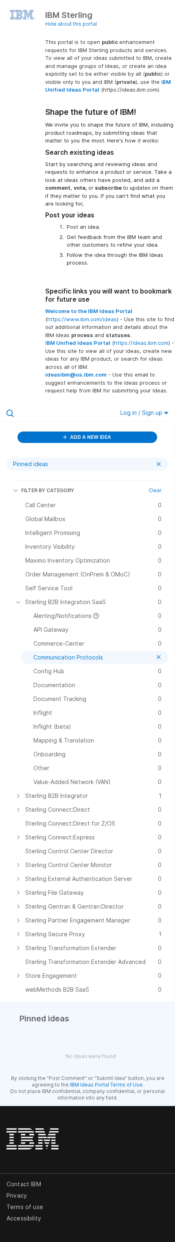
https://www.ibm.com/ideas (82, 319)
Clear (155, 490)
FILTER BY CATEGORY (47, 490)
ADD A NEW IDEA (90, 437)
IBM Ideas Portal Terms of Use (106, 1085)
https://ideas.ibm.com (141, 343)
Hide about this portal (71, 24)
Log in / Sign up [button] (142, 412)
